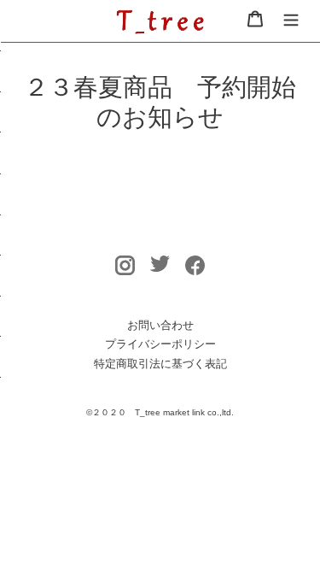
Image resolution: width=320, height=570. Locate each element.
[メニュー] (291, 18)
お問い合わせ (160, 325)
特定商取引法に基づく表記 (160, 363)
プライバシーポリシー (160, 344)
